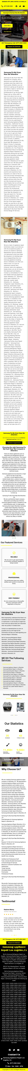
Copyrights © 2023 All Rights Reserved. (14, 1069)
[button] (11, 935)
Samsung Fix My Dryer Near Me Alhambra (14, 434)
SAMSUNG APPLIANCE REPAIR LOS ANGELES (14, 1)
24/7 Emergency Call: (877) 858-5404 (14, 43)
